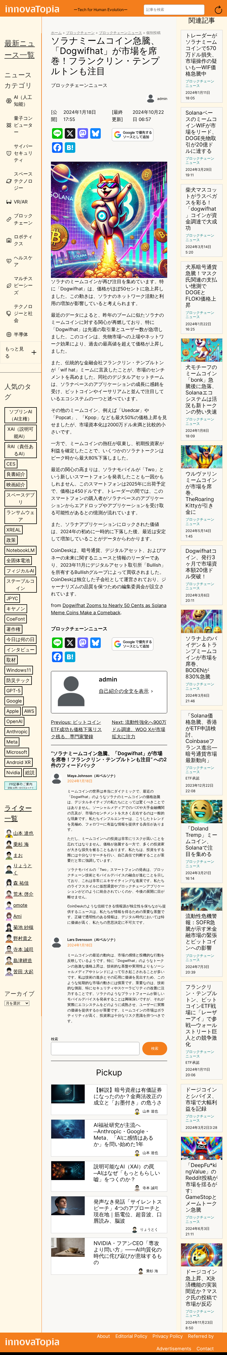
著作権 (13, 629)
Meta (11, 742)
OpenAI (14, 721)
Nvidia (13, 772)
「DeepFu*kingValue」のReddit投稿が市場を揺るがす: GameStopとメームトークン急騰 (201, 1187)
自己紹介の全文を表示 (124, 691)
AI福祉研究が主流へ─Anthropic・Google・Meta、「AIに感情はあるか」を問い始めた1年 (123, 1134)
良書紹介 (15, 474)
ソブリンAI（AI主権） (20, 415)
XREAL (13, 530)
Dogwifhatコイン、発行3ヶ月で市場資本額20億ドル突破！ (201, 564)
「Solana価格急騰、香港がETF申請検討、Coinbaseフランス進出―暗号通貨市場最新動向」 (201, 738)
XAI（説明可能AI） (20, 432)
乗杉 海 (21, 844)
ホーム (56, 33)
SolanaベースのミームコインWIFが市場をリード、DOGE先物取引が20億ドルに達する (201, 132)
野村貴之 (22, 938)
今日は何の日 (20, 639)
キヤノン (15, 608)
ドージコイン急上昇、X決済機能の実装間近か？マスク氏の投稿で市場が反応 (201, 1288)
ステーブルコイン (20, 584)
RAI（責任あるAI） (20, 450)
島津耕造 (22, 960)
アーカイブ (19, 993)
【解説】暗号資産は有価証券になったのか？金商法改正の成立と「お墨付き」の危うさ (128, 1096)
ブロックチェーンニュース (120, 33)
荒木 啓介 (23, 894)
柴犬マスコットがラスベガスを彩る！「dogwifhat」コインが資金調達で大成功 (201, 209)
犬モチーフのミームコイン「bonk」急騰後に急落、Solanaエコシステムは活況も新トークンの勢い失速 (201, 389)
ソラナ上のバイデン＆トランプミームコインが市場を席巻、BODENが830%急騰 (201, 657)
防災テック (18, 680)
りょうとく (22, 869)
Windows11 (18, 670)
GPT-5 (13, 690)
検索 (54, 1039)
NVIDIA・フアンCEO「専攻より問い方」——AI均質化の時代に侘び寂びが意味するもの (128, 1253)
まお (18, 855)
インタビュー (20, 649)
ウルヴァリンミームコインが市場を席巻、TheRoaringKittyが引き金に (201, 493)
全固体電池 (18, 560)
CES (11, 464)
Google (14, 701)
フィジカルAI (20, 571)
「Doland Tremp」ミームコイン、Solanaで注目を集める (201, 841)
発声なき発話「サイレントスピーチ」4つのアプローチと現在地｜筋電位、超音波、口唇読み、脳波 (128, 1211)
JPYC (12, 598)
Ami (17, 916)
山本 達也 (23, 833)
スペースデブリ (20, 498)
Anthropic (16, 731)
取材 (11, 660)
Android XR (18, 762)
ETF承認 (192, 778)
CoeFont (15, 619)
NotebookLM (20, 550)
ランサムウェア (20, 516)
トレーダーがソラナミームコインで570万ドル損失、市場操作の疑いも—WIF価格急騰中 (201, 54)
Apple (12, 711)
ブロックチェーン (80, 33)
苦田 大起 (23, 971)
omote (20, 905)
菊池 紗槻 (23, 927)
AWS (29, 711)
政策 (11, 540)
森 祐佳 (21, 883)
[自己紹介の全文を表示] (152, 691)
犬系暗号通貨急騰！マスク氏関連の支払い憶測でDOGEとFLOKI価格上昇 (201, 286)
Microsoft (16, 752)
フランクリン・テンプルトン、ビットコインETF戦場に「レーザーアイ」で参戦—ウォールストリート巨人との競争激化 (201, 1015)
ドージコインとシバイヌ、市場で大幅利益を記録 (201, 1099)
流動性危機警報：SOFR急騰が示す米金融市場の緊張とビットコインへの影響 (201, 932)
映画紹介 (15, 484)
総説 (30, 772)
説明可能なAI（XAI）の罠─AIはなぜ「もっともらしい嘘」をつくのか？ (127, 1173)
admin (162, 99)
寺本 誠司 (23, 949)
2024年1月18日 (79, 781)
